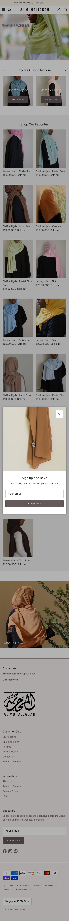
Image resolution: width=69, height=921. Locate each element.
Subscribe (34, 503)
